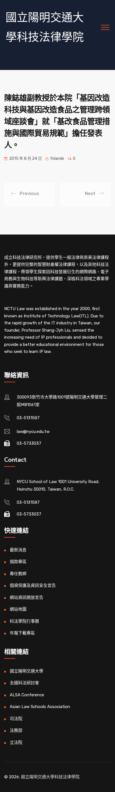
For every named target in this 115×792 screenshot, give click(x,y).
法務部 (16, 730)
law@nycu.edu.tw (33, 431)
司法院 (16, 718)
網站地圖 (18, 609)
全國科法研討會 (24, 682)
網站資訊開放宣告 (26, 597)
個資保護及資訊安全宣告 (33, 585)
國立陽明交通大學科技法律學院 (45, 27)
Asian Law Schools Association (40, 706)
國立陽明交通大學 (26, 671)
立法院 (16, 742)
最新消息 (18, 549)
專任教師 (18, 573)
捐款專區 (18, 561)
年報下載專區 (22, 633)
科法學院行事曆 (24, 621)
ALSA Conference (27, 694)
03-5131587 (28, 417)
